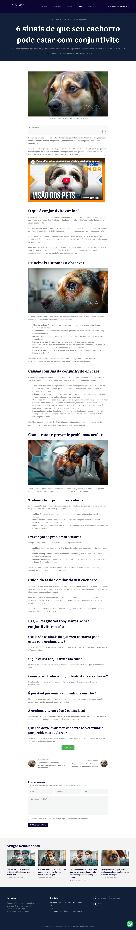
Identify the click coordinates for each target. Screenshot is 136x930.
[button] (130, 924)
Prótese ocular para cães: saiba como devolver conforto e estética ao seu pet (52, 872)
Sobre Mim (56, 6)
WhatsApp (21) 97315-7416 (118, 6)
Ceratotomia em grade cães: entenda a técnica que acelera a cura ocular (20, 872)
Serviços (69, 6)
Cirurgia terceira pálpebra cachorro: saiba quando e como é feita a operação (115, 872)
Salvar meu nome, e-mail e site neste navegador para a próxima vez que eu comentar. (59, 818)
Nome (32, 791)
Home (44, 6)
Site (85, 791)
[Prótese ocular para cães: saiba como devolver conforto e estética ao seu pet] (52, 858)
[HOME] (42, 53)
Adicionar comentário (38, 799)
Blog (80, 6)
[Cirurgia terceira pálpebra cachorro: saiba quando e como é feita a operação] (115, 858)
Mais (90, 6)
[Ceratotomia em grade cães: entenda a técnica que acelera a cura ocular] (21, 858)
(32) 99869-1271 (64, 903)
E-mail (60, 791)
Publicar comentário (38, 825)
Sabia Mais (68, 748)
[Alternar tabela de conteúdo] (103, 132)
